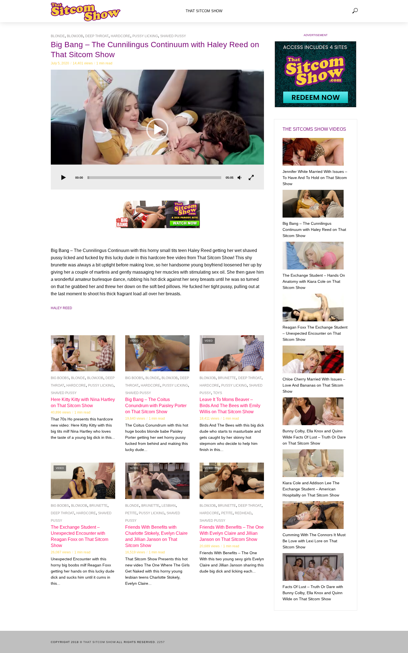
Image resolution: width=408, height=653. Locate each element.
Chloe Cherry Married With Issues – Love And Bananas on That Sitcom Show (314, 385)
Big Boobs (60, 378)
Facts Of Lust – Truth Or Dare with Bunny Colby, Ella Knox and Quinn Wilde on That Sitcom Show (313, 592)
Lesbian (169, 506)
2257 (161, 642)
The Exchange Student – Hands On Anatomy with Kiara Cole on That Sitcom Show (314, 281)
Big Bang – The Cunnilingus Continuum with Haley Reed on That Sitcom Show (314, 229)
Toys (217, 393)
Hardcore (120, 36)
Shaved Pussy (173, 36)
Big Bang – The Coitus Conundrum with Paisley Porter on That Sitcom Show (156, 405)
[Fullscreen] (251, 177)
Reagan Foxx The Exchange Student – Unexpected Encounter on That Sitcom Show (315, 333)
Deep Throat (97, 36)
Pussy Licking (145, 36)
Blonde (58, 36)
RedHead (243, 513)
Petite (131, 513)
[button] (157, 130)
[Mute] (239, 177)
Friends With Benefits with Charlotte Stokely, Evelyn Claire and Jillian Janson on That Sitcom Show (156, 536)
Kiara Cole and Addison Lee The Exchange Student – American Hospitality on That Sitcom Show (311, 489)
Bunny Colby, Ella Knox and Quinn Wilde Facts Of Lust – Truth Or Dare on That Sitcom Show (314, 437)
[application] (157, 130)
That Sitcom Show (204, 11)
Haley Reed (61, 308)
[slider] (154, 177)
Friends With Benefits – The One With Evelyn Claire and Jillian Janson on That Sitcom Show (232, 533)
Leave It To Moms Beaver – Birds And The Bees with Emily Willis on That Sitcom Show (230, 405)
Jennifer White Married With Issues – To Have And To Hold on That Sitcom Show (315, 177)
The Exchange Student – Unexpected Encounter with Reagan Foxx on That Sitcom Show (79, 536)
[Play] (63, 177)
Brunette (227, 378)
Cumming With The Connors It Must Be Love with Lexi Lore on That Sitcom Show (314, 541)
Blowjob (75, 36)
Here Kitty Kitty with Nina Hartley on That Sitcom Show (83, 402)
